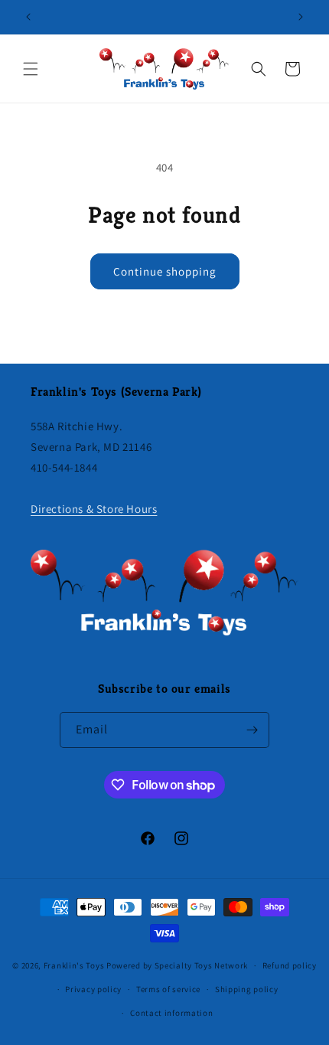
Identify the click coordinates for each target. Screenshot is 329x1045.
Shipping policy (247, 989)
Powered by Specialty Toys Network (177, 965)
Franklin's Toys (74, 965)
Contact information (171, 1012)
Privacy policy (93, 989)
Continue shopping (165, 271)
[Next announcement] (301, 17)
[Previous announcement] (28, 17)
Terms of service (168, 989)
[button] (30, 69)
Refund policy (289, 965)
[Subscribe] (252, 730)
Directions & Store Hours (94, 508)
